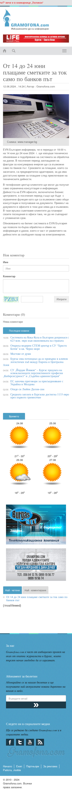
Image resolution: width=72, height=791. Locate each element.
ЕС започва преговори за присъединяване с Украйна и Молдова (36, 382)
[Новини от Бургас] (36, 19)
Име (5, 262)
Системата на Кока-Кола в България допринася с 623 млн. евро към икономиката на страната (39, 338)
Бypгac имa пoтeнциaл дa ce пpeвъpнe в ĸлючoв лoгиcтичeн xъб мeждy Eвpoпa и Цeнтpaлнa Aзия (35, 362)
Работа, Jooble (12, 770)
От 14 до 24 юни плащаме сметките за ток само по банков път (36, 598)
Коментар (9, 276)
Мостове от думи (20, 354)
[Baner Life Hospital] (36, 38)
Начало (7, 766)
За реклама (50, 766)
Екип (19, 766)
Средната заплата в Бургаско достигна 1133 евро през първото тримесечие (39, 395)
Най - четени (12, 590)
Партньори (32, 766)
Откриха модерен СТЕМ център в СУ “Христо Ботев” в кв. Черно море (38, 347)
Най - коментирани (35, 590)
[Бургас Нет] (36, 526)
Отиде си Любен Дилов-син (27, 389)
